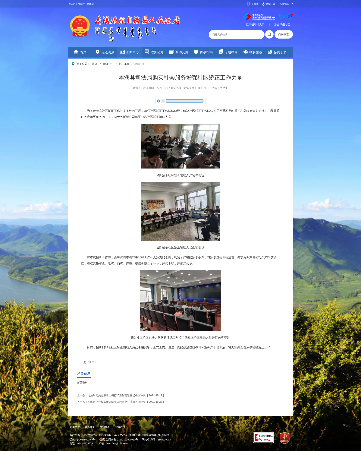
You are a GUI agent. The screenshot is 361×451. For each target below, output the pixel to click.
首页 (83, 52)
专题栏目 (231, 52)
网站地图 (105, 426)
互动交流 (181, 52)
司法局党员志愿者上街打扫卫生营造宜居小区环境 (117, 395)
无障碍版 (270, 3)
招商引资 (280, 52)
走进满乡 (108, 52)
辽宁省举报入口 (255, 24)
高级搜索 (283, 34)
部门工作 (124, 63)
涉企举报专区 (282, 24)
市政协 (90, 3)
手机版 (255, 3)
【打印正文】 (89, 362)
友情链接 (120, 426)
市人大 (72, 3)
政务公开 (157, 52)
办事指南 (206, 52)
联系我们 (90, 426)
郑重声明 (75, 426)
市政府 (81, 3)
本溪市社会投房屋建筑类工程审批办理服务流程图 (117, 401)
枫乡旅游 (255, 52)
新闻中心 (132, 52)
